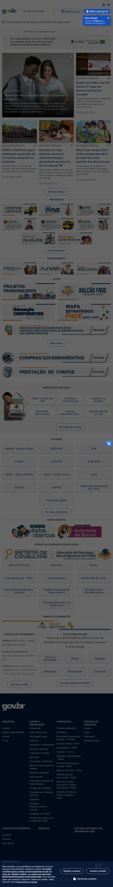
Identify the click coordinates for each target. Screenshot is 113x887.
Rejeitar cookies (71, 870)
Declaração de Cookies (26, 881)
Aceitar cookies (98, 870)
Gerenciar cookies (86, 878)
